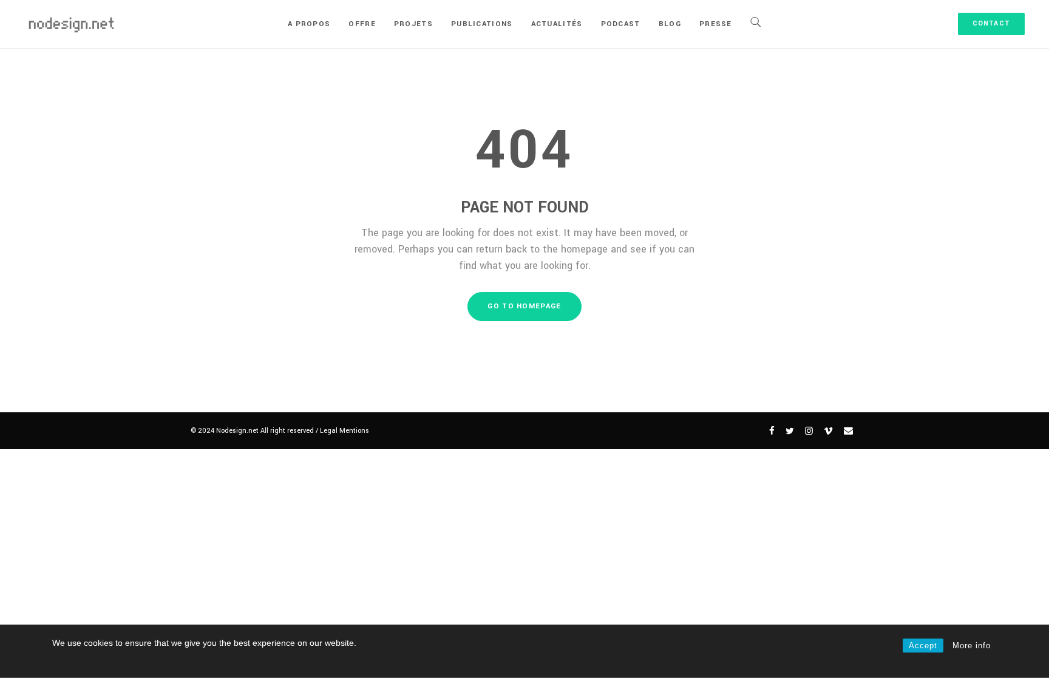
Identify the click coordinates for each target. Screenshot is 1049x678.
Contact (991, 23)
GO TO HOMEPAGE (524, 306)
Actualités (557, 24)
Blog (670, 24)
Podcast (620, 24)
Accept (923, 645)
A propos (309, 24)
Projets (413, 24)
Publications (482, 24)
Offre (362, 24)
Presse (715, 24)
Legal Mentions (344, 430)
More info (971, 645)
